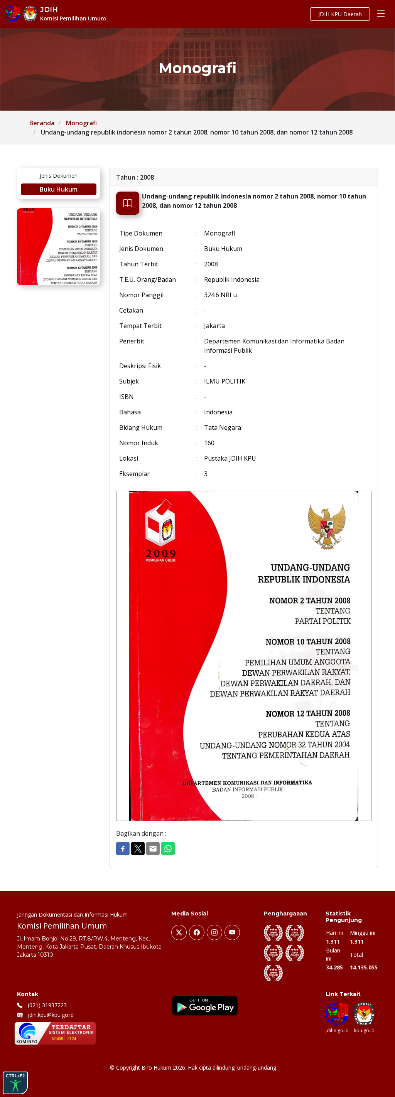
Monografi (81, 123)
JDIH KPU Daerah (340, 14)
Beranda (41, 123)
